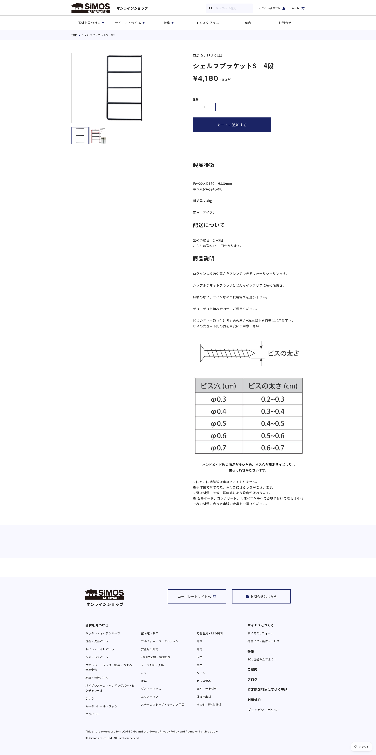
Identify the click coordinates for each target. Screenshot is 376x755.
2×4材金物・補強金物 (156, 657)
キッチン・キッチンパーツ (102, 633)
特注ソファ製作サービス (263, 641)
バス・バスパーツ (97, 657)
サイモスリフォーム (261, 633)
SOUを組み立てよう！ (262, 659)
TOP (74, 35)
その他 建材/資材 (209, 704)
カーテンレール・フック (101, 706)
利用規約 (254, 699)
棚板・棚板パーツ (97, 678)
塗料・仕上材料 (207, 689)
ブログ (253, 679)
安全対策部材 (149, 649)
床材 (199, 657)
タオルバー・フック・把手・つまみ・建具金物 (110, 667)
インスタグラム (207, 22)
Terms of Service (197, 731)
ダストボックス (151, 689)
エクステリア (149, 697)
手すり (89, 698)
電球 (199, 641)
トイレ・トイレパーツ (99, 649)
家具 (144, 681)
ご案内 (246, 22)
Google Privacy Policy (164, 731)
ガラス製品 (204, 681)
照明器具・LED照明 (210, 633)
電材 (199, 649)
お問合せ (285, 22)
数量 (196, 99)
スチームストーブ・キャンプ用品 (162, 704)
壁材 (199, 665)
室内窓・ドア (149, 633)
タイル (201, 673)
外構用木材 (204, 697)
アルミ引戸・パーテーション (160, 641)
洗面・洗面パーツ (97, 641)
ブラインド (92, 714)
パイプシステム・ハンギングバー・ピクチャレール (110, 688)
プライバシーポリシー (264, 709)
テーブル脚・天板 (152, 665)
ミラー (145, 673)
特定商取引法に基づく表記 (267, 689)
